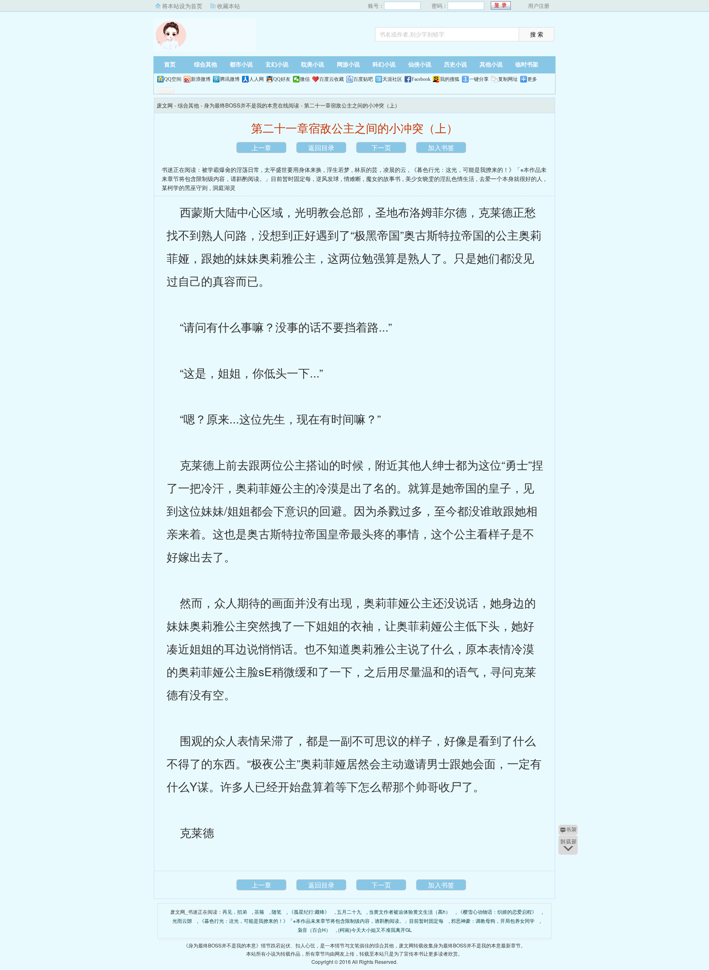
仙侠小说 (419, 65)
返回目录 (321, 147)
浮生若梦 (338, 169)
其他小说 (491, 65)
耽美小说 (312, 65)
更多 (532, 79)
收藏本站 (228, 6)
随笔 (276, 911)
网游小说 (348, 65)
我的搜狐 (450, 79)
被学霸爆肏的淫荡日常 (230, 169)
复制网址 (508, 79)
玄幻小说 (276, 65)
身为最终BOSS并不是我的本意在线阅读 (251, 105)
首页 (170, 65)
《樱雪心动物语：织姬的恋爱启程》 (497, 911)
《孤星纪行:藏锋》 (309, 911)
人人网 (256, 79)
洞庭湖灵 (224, 187)
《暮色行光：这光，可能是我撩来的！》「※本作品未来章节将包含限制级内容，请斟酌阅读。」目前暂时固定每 (321, 920)
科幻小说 (384, 65)
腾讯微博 (230, 79)
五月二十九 (349, 911)
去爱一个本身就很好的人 (510, 178)
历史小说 (455, 65)
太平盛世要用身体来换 (293, 169)
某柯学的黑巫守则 (185, 187)
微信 (305, 79)
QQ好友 (281, 79)
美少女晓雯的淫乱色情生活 (439, 178)
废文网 (204, 34)
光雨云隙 (182, 920)
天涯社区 (392, 79)
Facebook (421, 79)
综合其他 (205, 65)
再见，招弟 (234, 911)
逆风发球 (327, 178)
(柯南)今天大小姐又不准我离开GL (375, 929)
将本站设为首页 (182, 6)
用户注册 (538, 5)
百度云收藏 (331, 79)
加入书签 (441, 147)
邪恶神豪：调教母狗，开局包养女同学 (493, 920)
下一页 (381, 147)
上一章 (261, 147)
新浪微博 (200, 79)
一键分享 (479, 79)
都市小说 (241, 65)
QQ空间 (172, 79)
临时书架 (526, 65)
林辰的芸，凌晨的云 (380, 169)
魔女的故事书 (383, 178)
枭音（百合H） (314, 929)
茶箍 (259, 911)
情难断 (352, 178)
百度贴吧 (363, 79)
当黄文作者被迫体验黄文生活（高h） (410, 911)
